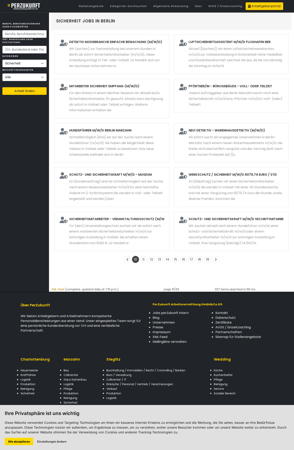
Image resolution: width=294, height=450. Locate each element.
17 (191, 259)
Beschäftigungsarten (17, 69)
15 (175, 259)
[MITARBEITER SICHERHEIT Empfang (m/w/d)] (112, 98)
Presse (158, 327)
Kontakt (221, 313)
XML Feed (160, 337)
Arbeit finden (24, 91)
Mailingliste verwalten (170, 341)
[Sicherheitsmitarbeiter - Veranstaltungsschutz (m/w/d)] (112, 231)
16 (183, 259)
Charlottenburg (35, 359)
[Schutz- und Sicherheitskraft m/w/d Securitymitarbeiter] (231, 231)
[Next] (215, 259)
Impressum (161, 332)
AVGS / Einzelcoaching (233, 327)
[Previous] (127, 259)
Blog (156, 317)
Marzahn (72, 359)
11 (144, 259)
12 (151, 259)
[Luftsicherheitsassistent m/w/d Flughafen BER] (231, 54)
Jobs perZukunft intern (171, 313)
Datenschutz (225, 317)
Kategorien (10, 56)
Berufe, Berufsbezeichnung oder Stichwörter (21, 25)
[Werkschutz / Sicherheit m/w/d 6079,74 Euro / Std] (231, 186)
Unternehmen (164, 322)
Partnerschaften (228, 332)
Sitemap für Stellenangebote (238, 337)
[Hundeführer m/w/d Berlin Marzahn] (112, 142)
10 (135, 259)
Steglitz (113, 359)
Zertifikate (223, 322)
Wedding (222, 359)
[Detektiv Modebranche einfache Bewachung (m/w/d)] (112, 54)
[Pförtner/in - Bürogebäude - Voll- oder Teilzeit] (231, 95)
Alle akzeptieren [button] (19, 441)
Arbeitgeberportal (266, 6)
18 (199, 259)
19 (207, 259)
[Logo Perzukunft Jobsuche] (24, 6)
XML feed (57, 289)
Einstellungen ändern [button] (52, 441)
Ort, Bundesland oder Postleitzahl (17, 41)
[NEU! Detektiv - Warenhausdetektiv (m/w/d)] (231, 142)
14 (167, 259)
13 (159, 259)
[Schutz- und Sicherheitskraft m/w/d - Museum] (112, 186)
